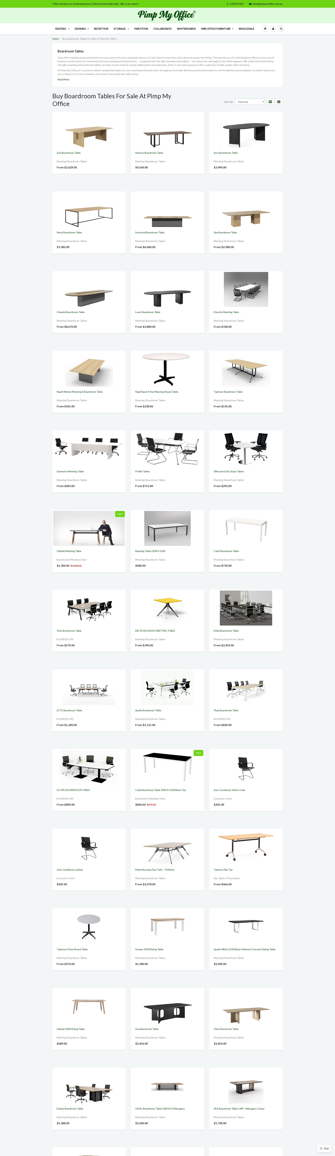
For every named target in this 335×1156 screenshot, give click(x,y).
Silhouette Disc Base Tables (229, 471)
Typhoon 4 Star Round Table (72, 949)
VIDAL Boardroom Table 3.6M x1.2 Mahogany (160, 1108)
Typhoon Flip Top (223, 869)
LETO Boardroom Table (69, 710)
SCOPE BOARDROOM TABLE (73, 789)
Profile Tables (142, 471)
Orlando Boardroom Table (71, 312)
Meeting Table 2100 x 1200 (150, 551)
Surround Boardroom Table (149, 232)
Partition (141, 28)
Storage (120, 28)
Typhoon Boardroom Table (228, 391)
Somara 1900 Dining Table (149, 949)
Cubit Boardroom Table (226, 551)
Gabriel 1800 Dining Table (71, 1028)
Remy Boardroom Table (69, 232)
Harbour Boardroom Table (149, 152)
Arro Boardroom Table (226, 152)
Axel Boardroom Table (69, 152)
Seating (60, 28)
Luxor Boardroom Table (147, 312)
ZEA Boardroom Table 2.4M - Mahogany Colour (239, 1108)
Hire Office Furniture (215, 28)
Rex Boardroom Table (225, 232)
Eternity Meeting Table (226, 312)
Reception (101, 28)
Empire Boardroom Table (70, 1108)
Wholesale (246, 28)
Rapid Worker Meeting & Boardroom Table (80, 391)
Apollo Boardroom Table (148, 710)
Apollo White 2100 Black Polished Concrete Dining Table (244, 949)
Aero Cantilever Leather (70, 869)
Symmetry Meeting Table (70, 471)
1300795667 (237, 3)
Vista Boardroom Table (69, 630)
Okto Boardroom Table (226, 1028)
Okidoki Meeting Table (69, 551)
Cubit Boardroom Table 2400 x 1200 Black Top (160, 789)
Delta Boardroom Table (226, 630)
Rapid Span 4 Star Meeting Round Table (156, 391)
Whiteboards (186, 28)
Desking (80, 28)
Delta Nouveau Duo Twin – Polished (154, 869)
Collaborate (162, 28)
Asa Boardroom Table (146, 1028)
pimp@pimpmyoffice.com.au (267, 3)
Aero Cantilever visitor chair (229, 789)
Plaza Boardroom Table (226, 710)
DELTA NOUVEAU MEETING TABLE (155, 630)
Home (55, 38)
